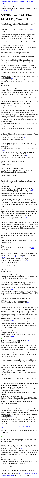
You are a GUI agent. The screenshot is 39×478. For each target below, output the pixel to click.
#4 (4, 125)
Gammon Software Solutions (10, 2)
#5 (25, 137)
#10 (32, 248)
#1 (12, 78)
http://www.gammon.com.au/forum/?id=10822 (15, 427)
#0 (32, 29)
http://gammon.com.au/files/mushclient (13, 257)
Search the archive (6, 10)
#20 (28, 459)
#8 (32, 190)
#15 (12, 336)
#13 (28, 302)
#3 (12, 105)
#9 (27, 217)
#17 (27, 371)
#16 (28, 340)
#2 (4, 83)
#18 (12, 416)
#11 (27, 260)
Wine (2, 3)
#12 (12, 289)
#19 (23, 449)
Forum (22, 2)
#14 (12, 320)
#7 (27, 156)
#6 (4, 150)
